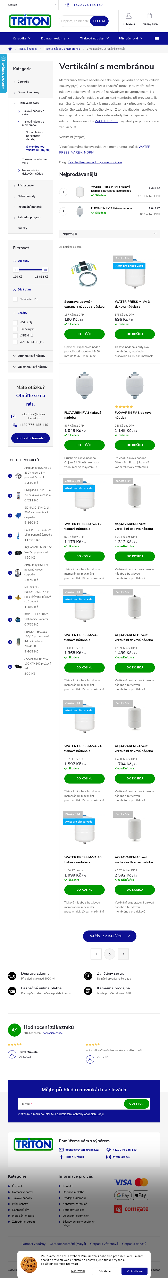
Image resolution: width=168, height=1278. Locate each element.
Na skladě (28, 299)
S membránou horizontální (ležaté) (35, 135)
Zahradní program (29, 217)
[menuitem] (22, 38)
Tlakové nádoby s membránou (33, 123)
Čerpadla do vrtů (134, 1244)
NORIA (25, 322)
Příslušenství (26, 185)
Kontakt (12, 5)
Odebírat (136, 1104)
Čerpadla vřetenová (104, 1244)
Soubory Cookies (73, 1210)
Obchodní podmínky (76, 1216)
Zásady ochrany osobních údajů (79, 1223)
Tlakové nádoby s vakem (33, 112)
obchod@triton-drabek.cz (82, 1150)
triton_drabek (121, 1157)
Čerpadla (23, 82)
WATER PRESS (31, 342)
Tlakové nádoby (28, 103)
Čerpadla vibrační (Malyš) (68, 1244)
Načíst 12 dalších (106, 936)
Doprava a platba (73, 1192)
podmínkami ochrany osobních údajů (80, 1114)
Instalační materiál (30, 207)
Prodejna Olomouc (74, 1198)
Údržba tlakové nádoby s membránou (95, 162)
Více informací (68, 1264)
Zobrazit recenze (53, 1033)
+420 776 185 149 (124, 1150)
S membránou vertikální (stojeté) (38, 148)
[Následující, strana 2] (109, 954)
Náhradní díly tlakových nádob (32, 172)
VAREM (27, 335)
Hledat (99, 21)
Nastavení (78, 1271)
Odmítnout (105, 1271)
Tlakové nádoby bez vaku (34, 161)
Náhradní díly (26, 196)
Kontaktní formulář (30, 438)
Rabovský (27, 329)
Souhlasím (137, 1271)
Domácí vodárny (28, 92)
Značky (22, 228)
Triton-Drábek (74, 1157)
